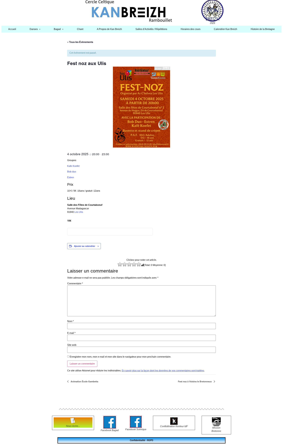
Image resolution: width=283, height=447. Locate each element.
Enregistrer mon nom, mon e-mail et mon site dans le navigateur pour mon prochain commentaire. (120, 357)
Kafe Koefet (73, 166)
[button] (35, 29)
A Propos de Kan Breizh (109, 29)
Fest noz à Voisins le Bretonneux (195, 381)
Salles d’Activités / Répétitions (151, 29)
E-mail (71, 333)
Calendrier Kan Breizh (225, 29)
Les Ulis (78, 212)
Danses (34, 29)
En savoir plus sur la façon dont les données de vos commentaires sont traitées (163, 370)
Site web (71, 345)
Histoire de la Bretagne (263, 29)
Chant (80, 29)
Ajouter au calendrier (84, 246)
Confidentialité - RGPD (141, 440)
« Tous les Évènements (80, 42)
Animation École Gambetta (84, 381)
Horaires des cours (190, 29)
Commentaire (75, 283)
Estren (70, 177)
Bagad (57, 29)
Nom (70, 321)
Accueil (12, 29)
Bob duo (71, 171)
